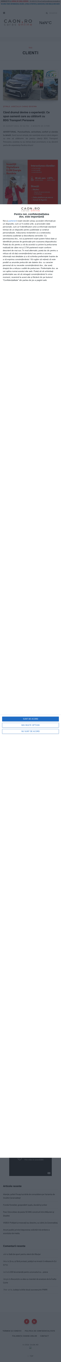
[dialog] (30, 681)
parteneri (12, 221)
